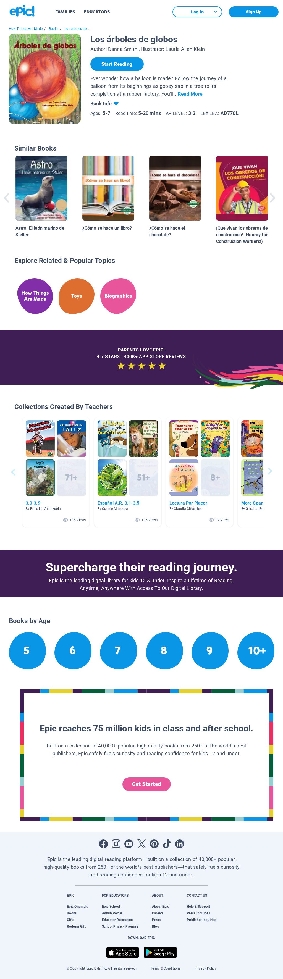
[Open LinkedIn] (179, 843)
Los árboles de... (77, 29)
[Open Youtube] (128, 843)
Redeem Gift (76, 926)
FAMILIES (65, 12)
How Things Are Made (26, 29)
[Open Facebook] (103, 843)
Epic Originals (77, 907)
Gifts (70, 920)
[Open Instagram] (116, 843)
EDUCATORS (97, 12)
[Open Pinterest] (154, 843)
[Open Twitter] (141, 843)
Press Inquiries (198, 913)
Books (53, 29)
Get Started (146, 784)
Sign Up (254, 12)
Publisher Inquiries (201, 920)
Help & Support (198, 907)
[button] (56, 472)
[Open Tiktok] (167, 843)
